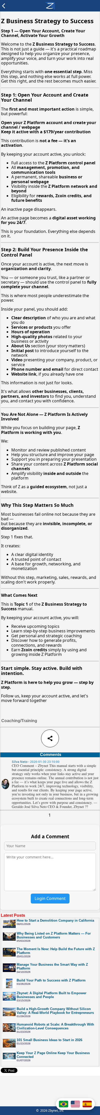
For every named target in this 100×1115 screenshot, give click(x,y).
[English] (75, 1104)
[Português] (63, 1104)
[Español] (87, 1104)
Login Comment (50, 898)
